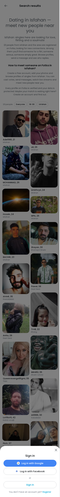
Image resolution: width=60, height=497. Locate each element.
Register (47, 492)
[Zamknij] (56, 450)
